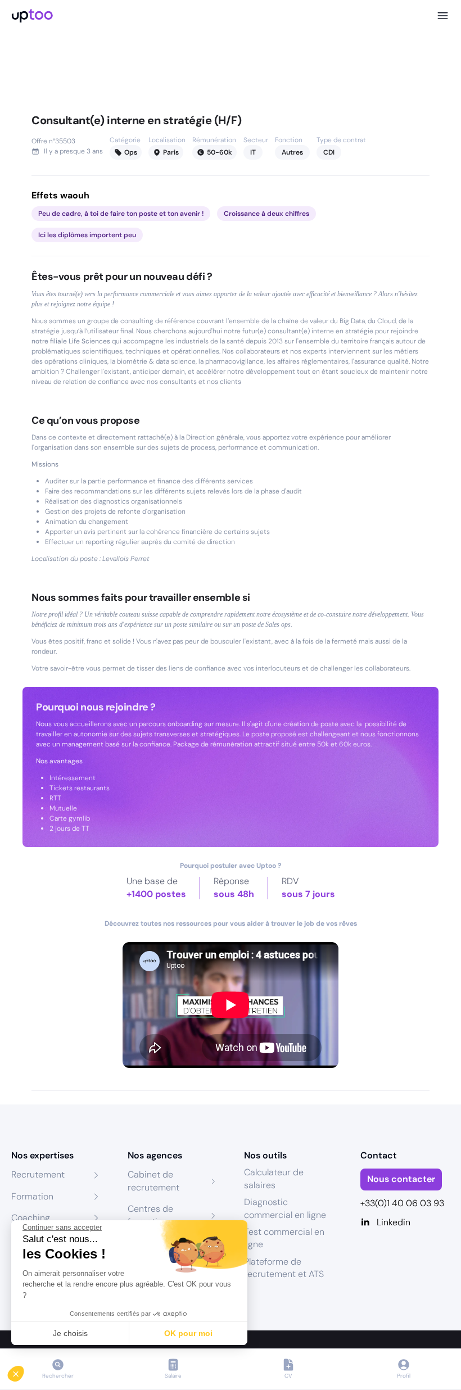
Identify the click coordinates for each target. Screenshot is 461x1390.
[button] (23, 1370)
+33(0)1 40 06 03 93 (402, 1203)
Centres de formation (150, 1215)
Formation (32, 1196)
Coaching (30, 1218)
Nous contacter (401, 1179)
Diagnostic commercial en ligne (285, 1208)
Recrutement (38, 1174)
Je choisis (70, 1333)
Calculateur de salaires (274, 1178)
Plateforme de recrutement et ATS (284, 1268)
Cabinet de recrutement (153, 1181)
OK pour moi (188, 1333)
